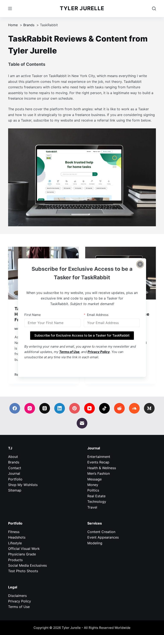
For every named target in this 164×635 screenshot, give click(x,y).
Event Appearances (103, 537)
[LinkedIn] (59, 408)
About (13, 456)
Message (94, 479)
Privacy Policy (19, 601)
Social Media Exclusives (27, 565)
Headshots (16, 537)
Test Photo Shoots (23, 571)
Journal (14, 473)
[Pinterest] (74, 408)
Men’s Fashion (98, 473)
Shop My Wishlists (23, 485)
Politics (93, 490)
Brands (13, 462)
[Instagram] (29, 408)
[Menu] (10, 8)
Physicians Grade (22, 554)
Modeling (94, 543)
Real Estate (96, 496)
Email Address (97, 315)
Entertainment (98, 456)
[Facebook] (14, 408)
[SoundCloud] (134, 408)
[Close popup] (140, 264)
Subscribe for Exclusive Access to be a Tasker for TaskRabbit (82, 335)
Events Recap (98, 462)
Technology (96, 501)
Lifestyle (15, 543)
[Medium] (149, 408)
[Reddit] (119, 408)
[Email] (82, 423)
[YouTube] (89, 408)
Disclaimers (17, 595)
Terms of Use (19, 607)
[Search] (154, 8)
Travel (92, 507)
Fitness (13, 532)
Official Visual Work (24, 548)
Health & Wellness (101, 468)
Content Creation (101, 532)
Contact (14, 468)
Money (92, 485)
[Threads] (44, 408)
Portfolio (15, 479)
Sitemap (14, 490)
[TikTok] (104, 408)
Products (15, 560)
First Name (32, 315)
